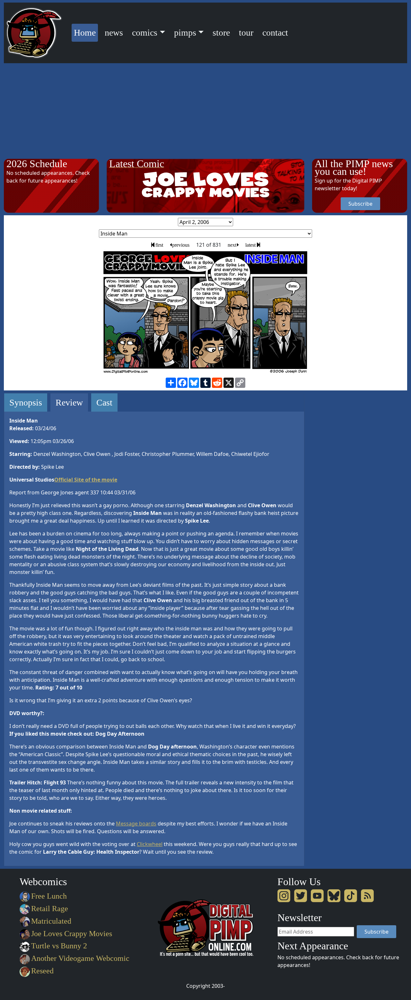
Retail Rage (49, 908)
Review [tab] (69, 402)
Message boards (136, 823)
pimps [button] (185, 33)
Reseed (42, 971)
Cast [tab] (104, 402)
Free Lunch (49, 896)
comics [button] (144, 33)
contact (275, 33)
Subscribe (360, 203)
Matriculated (51, 921)
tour (246, 33)
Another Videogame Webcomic (80, 958)
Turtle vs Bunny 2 (59, 946)
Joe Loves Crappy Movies (71, 933)
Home (86, 32)
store (221, 33)
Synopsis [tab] (25, 402)
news (114, 33)
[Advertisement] (205, 111)
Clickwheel (149, 844)
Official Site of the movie (85, 479)
